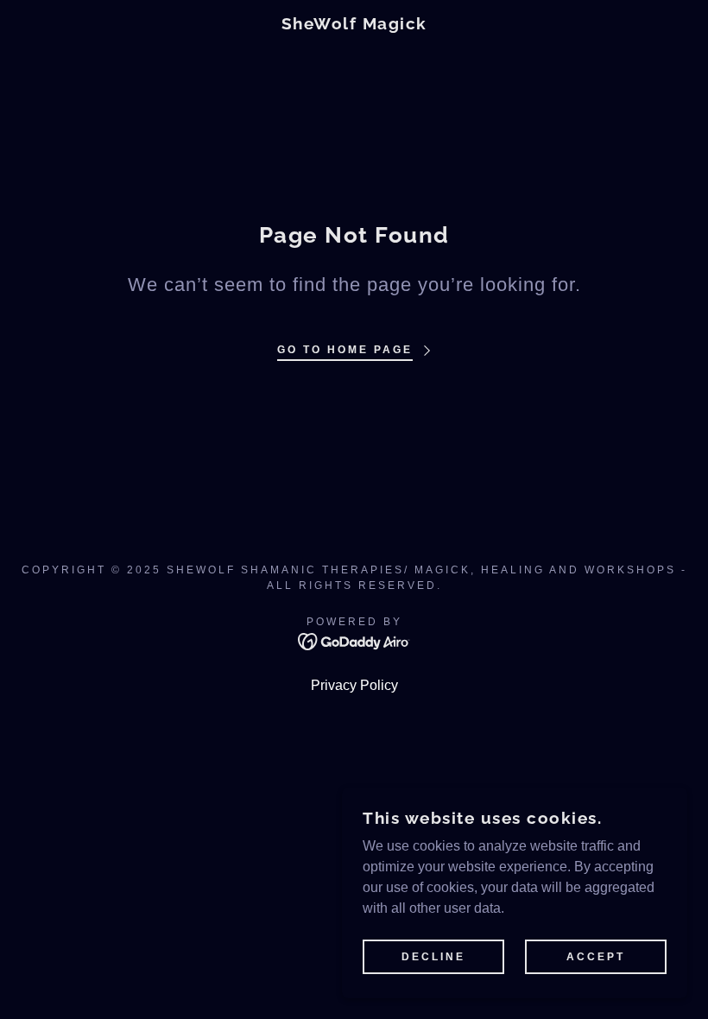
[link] (354, 24)
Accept (595, 957)
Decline (433, 957)
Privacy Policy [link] (354, 685)
